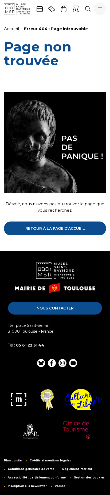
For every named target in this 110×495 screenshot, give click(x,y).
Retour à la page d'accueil (55, 228)
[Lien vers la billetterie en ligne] (52, 9)
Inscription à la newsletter (27, 486)
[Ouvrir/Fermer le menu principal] (100, 9)
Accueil (11, 28)
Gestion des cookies (89, 477)
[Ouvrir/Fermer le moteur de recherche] (87, 9)
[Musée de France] (18, 399)
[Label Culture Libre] (83, 399)
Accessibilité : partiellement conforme (37, 477)
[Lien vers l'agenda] (40, 9)
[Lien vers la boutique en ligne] (64, 9)
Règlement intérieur (77, 469)
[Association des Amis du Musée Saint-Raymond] (30, 431)
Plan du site (13, 460)
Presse (60, 486)
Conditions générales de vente (31, 469)
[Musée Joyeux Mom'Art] (47, 399)
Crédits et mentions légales (50, 460)
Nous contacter (55, 308)
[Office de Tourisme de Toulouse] (77, 431)
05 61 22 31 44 (30, 345)
